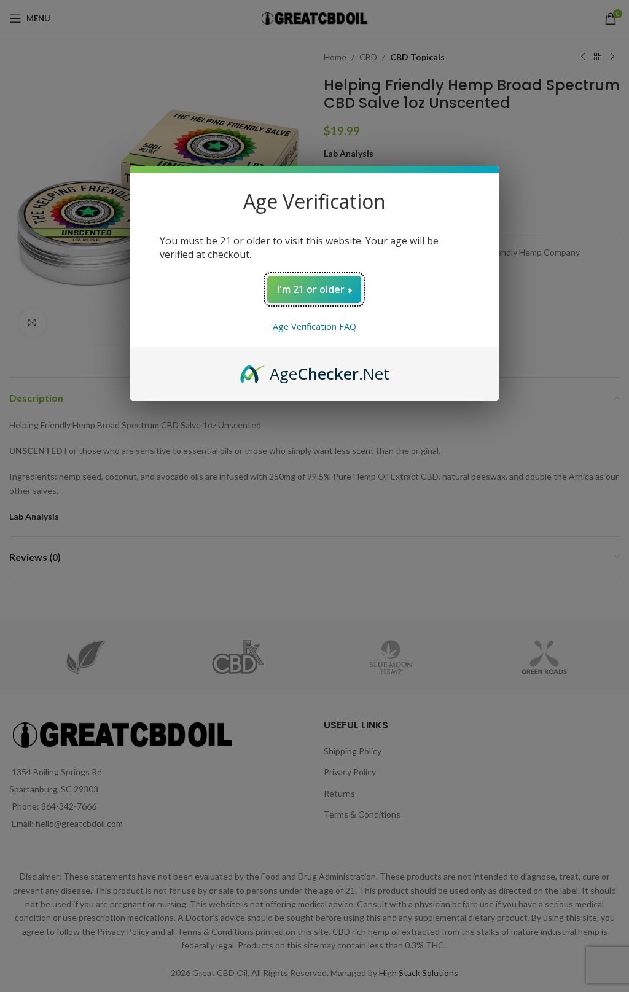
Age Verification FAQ (314, 326)
